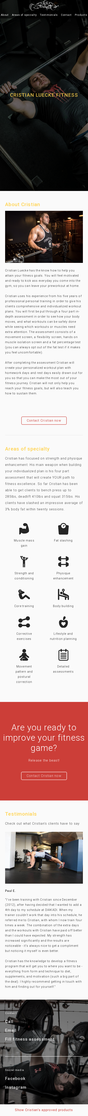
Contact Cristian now (44, 420)
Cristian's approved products (44, 1110)
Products (81, 15)
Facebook (15, 1078)
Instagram (15, 1087)
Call (9, 1021)
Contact (66, 15)
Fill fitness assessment (29, 1039)
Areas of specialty (24, 15)
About (5, 15)
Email (10, 1030)
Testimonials (49, 15)
